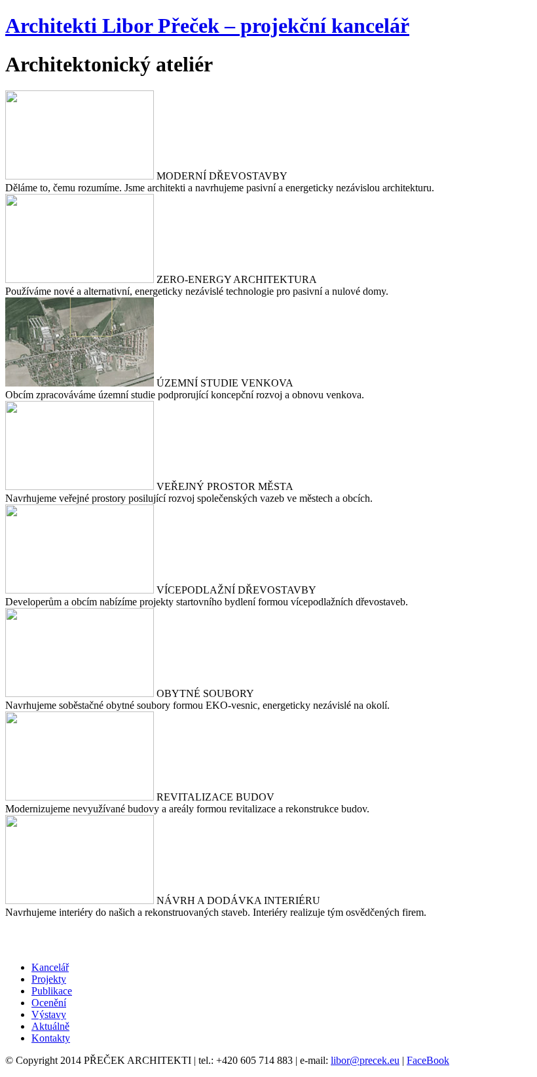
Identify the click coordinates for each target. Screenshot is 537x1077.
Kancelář (50, 967)
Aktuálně (50, 1026)
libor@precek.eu (365, 1060)
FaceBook (428, 1060)
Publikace (51, 990)
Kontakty (50, 1038)
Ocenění (48, 1002)
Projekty (48, 979)
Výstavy (48, 1014)
